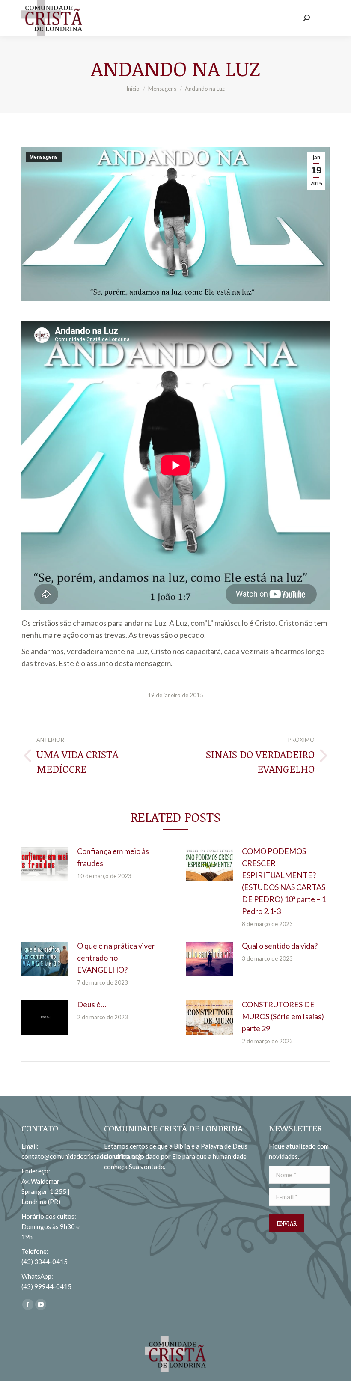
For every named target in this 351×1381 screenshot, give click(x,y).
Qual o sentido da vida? (280, 945)
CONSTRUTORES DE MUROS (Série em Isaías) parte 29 (283, 1016)
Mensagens (44, 157)
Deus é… (91, 1004)
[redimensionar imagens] (44, 864)
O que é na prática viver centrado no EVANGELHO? (116, 957)
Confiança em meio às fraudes (113, 857)
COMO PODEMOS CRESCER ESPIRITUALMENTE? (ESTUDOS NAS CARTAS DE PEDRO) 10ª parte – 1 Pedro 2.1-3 (284, 881)
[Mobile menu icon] (324, 18)
